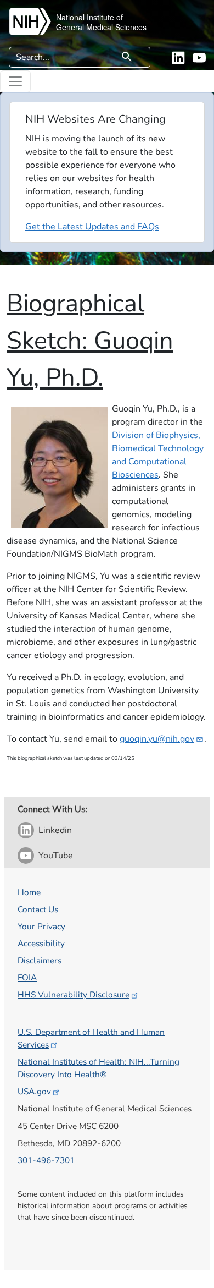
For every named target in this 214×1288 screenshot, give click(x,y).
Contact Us (38, 909)
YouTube (55, 855)
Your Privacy (41, 926)
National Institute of (89, 17)
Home (29, 892)
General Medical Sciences (101, 26)
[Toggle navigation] (15, 81)
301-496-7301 (46, 1160)
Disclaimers (39, 960)
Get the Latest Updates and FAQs (92, 227)
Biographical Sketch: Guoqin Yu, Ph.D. (90, 340)
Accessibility (41, 943)
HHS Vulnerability (73, 994)
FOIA (27, 977)
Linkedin (55, 830)
